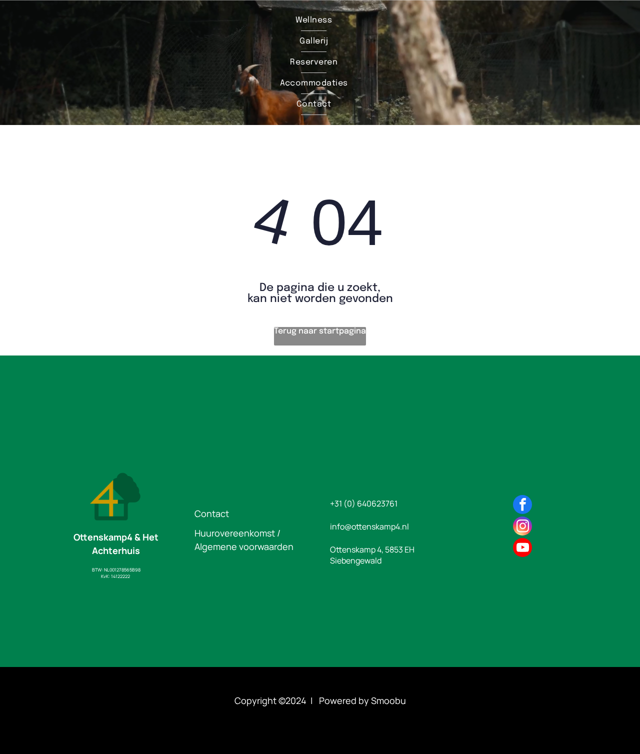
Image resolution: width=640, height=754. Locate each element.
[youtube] (522, 549)
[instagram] (522, 527)
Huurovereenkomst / (237, 533)
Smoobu (388, 700)
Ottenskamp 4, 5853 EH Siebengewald (372, 555)
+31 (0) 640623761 (364, 503)
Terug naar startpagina (320, 331)
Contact (211, 514)
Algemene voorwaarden (244, 546)
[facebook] (522, 505)
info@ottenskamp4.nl (369, 526)
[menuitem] (314, 20)
